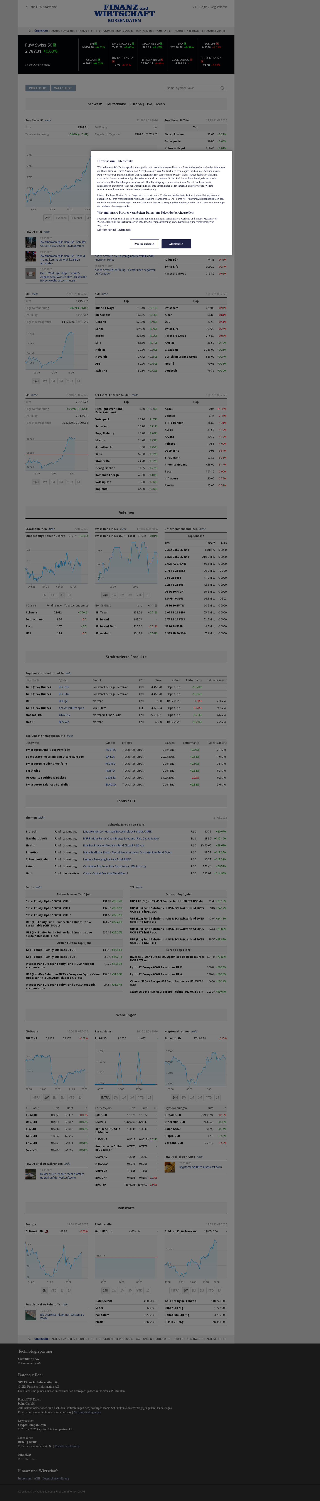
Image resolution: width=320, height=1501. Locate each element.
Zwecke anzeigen (144, 244)
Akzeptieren (176, 244)
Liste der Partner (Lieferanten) (114, 229)
